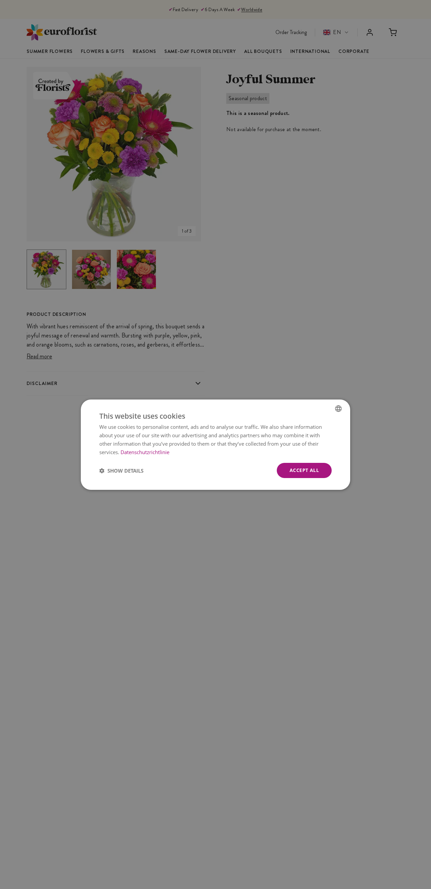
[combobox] (338, 408)
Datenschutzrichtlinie (145, 451)
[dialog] (215, 444)
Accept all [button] (304, 470)
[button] (121, 470)
